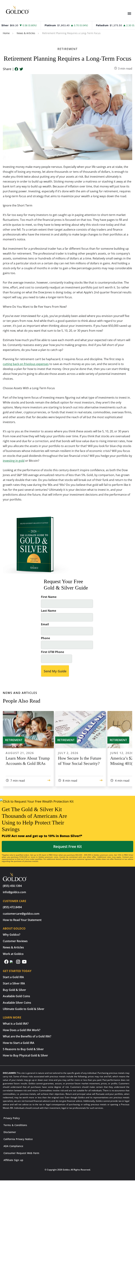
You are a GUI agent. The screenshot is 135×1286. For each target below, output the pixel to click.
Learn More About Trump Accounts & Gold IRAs (28, 761)
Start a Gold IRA (13, 977)
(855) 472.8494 (12, 907)
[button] (129, 13)
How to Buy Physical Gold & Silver (25, 1055)
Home (6, 33)
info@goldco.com (14, 892)
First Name (48, 597)
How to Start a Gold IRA (18, 1043)
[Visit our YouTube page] (24, 963)
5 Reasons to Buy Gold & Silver (23, 1049)
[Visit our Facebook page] (7, 963)
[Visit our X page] (12, 963)
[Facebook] (16, 69)
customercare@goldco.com (21, 914)
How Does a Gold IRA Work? (21, 1030)
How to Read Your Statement (22, 920)
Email (45, 624)
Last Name (48, 611)
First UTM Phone (52, 652)
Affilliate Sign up (13, 1160)
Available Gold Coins (16, 996)
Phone (45, 638)
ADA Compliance (13, 1146)
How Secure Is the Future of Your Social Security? (79, 761)
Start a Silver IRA (14, 983)
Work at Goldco (13, 954)
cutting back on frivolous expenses (26, 364)
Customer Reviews (15, 941)
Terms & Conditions (15, 1125)
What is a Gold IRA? (15, 1024)
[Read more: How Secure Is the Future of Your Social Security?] (101, 780)
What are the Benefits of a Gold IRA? (27, 1036)
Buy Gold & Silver (14, 990)
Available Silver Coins (17, 1003)
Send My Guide (55, 671)
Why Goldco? (11, 935)
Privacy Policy (12, 1118)
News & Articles (26, 33)
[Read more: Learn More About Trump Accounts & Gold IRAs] (49, 780)
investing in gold (13, 461)
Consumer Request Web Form (21, 1153)
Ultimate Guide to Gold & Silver (23, 1009)
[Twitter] (21, 69)
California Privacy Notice (18, 1139)
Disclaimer (10, 1132)
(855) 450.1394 (12, 886)
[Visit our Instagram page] (18, 963)
